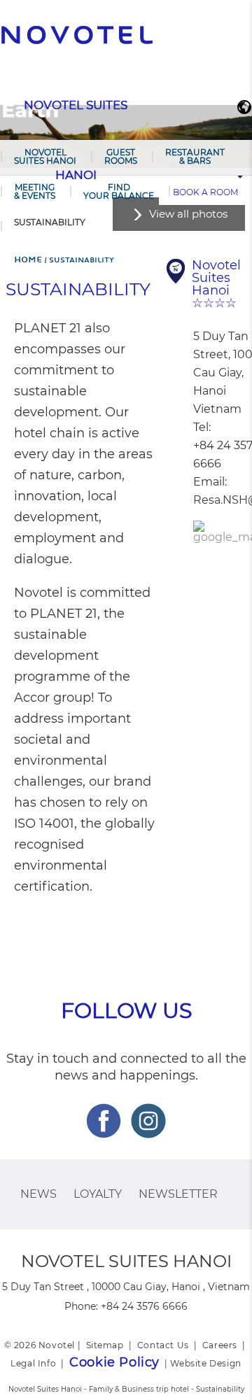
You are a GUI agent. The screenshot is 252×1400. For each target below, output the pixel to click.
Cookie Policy (114, 1362)
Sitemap (105, 1345)
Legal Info (33, 1363)
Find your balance (118, 191)
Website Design (205, 1363)
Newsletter (178, 1194)
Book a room (205, 192)
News (38, 1194)
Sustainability (49, 222)
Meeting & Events (34, 191)
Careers (219, 1345)
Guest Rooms (120, 156)
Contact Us (163, 1345)
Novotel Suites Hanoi (45, 156)
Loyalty (98, 1194)
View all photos (188, 213)
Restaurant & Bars (195, 156)
